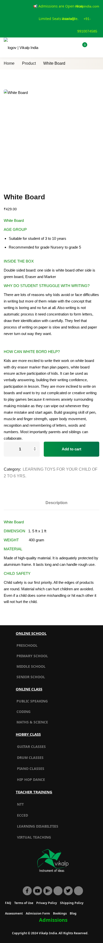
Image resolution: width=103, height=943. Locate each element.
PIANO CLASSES (30, 768)
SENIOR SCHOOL (30, 676)
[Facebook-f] (27, 890)
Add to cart (71, 449)
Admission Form (38, 913)
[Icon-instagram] (78, 890)
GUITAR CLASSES (31, 746)
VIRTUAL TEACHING (34, 837)
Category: (12, 469)
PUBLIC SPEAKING (32, 701)
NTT (20, 804)
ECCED (22, 815)
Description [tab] (57, 503)
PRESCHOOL (27, 645)
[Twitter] (68, 890)
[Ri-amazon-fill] (58, 890)
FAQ (8, 903)
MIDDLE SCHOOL (31, 666)
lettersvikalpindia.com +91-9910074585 (80, 18)
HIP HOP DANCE (31, 779)
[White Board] (51, 137)
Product (29, 63)
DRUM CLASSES (30, 757)
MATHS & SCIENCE (32, 722)
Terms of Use (23, 903)
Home (9, 63)
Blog (73, 913)
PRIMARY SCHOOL (32, 655)
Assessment (14, 913)
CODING (23, 711)
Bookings (60, 913)
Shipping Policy (72, 903)
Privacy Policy (46, 903)
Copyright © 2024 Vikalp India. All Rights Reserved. (50, 933)
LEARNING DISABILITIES (37, 826)
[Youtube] (37, 890)
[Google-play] (47, 890)
